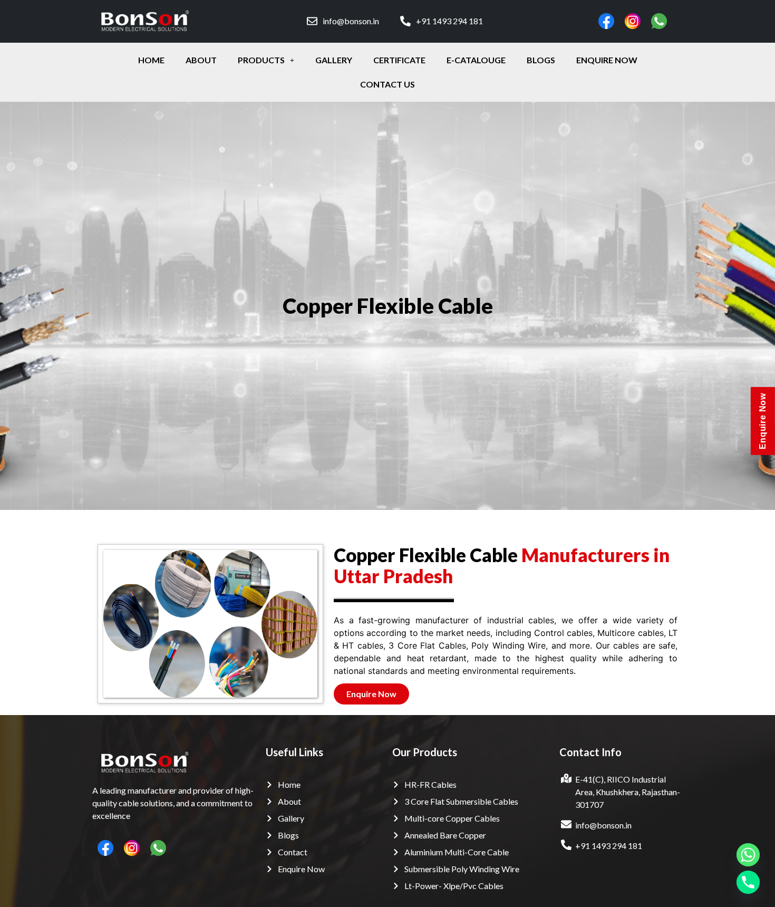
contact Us (387, 84)
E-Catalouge (476, 60)
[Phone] (748, 882)
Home (151, 60)
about (201, 60)
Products (261, 60)
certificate (399, 60)
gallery (333, 60)
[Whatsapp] (748, 854)
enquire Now (606, 60)
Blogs (541, 60)
